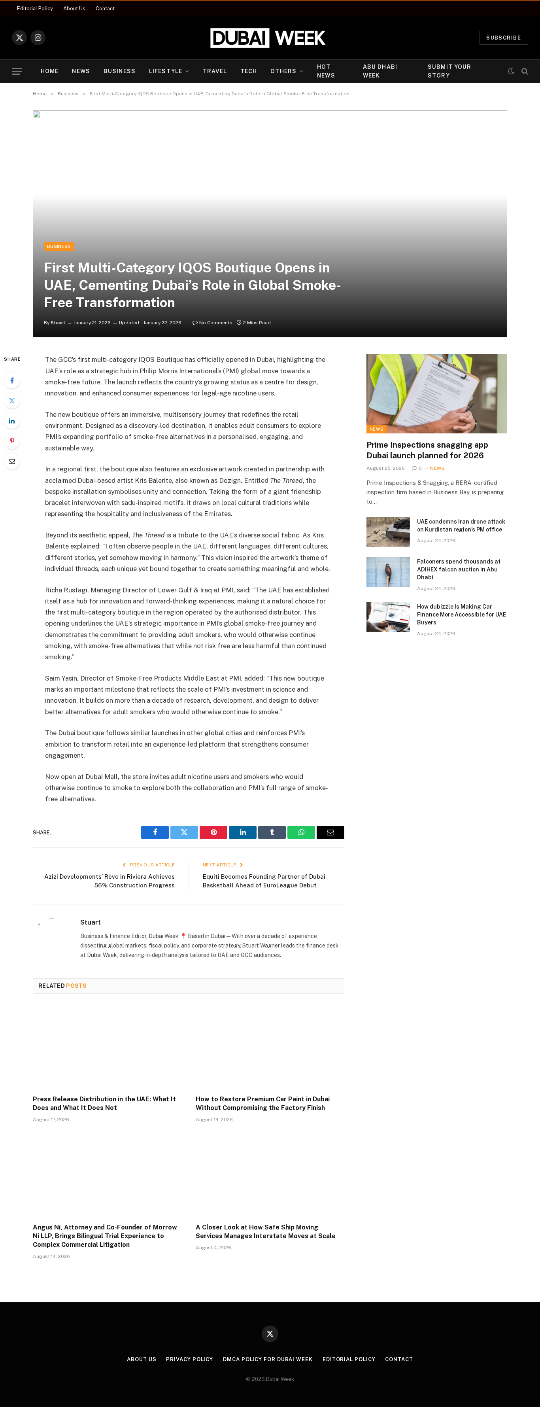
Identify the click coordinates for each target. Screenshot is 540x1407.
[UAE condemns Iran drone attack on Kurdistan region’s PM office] (388, 532)
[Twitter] (12, 400)
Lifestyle (165, 71)
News (81, 71)
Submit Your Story (449, 71)
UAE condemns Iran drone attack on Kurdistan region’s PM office (461, 525)
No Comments (215, 322)
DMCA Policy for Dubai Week (268, 1359)
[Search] (524, 71)
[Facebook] (12, 380)
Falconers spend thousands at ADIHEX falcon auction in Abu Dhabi (458, 569)
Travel (215, 71)
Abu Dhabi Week (380, 71)
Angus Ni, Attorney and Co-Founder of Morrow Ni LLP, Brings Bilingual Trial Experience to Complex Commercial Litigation (105, 1236)
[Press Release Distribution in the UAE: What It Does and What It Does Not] (107, 1047)
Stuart (58, 322)
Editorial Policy (35, 8)
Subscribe (503, 38)
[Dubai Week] (270, 37)
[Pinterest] (12, 441)
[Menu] (17, 71)
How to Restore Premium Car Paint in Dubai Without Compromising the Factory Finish (263, 1103)
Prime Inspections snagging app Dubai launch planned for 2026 (427, 450)
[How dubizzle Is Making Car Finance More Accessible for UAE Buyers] (388, 617)
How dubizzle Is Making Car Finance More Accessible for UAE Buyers (461, 614)
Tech (248, 71)
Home (50, 71)
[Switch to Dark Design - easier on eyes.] (511, 71)
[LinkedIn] (12, 421)
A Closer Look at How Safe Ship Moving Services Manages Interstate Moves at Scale (266, 1232)
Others (283, 71)
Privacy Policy (189, 1359)
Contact (105, 8)
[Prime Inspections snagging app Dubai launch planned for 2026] (436, 393)
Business (120, 71)
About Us (74, 8)
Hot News (326, 71)
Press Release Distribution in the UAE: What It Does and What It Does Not (104, 1103)
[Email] (12, 461)
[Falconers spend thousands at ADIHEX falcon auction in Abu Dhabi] (388, 572)
